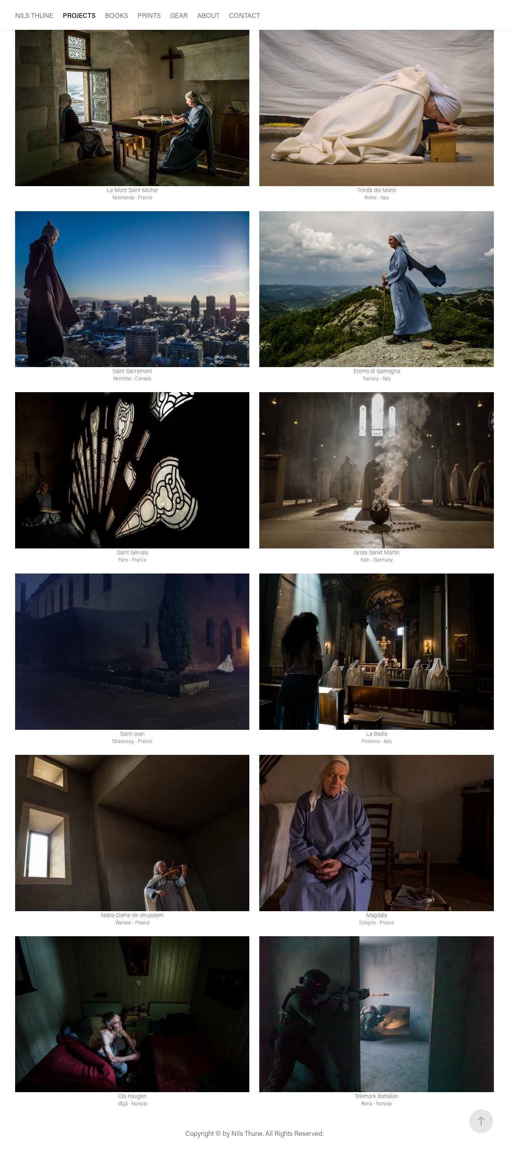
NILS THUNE (34, 15)
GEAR (179, 15)
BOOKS (116, 15)
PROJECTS (79, 15)
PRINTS (149, 15)
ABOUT (208, 15)
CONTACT (244, 15)
